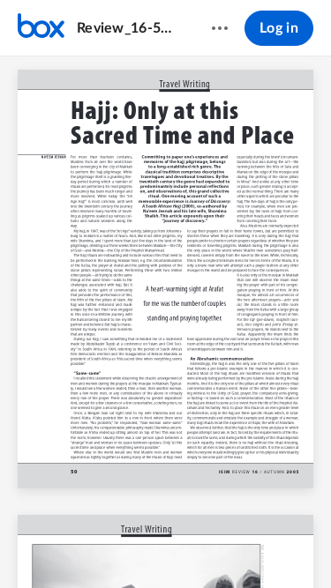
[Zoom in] (196, 544)
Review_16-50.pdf (127, 28)
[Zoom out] (136, 544)
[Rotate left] (231, 545)
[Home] (41, 28)
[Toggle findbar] (35, 545)
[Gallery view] (265, 545)
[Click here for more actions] (219, 28)
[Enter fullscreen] (296, 545)
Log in (279, 28)
